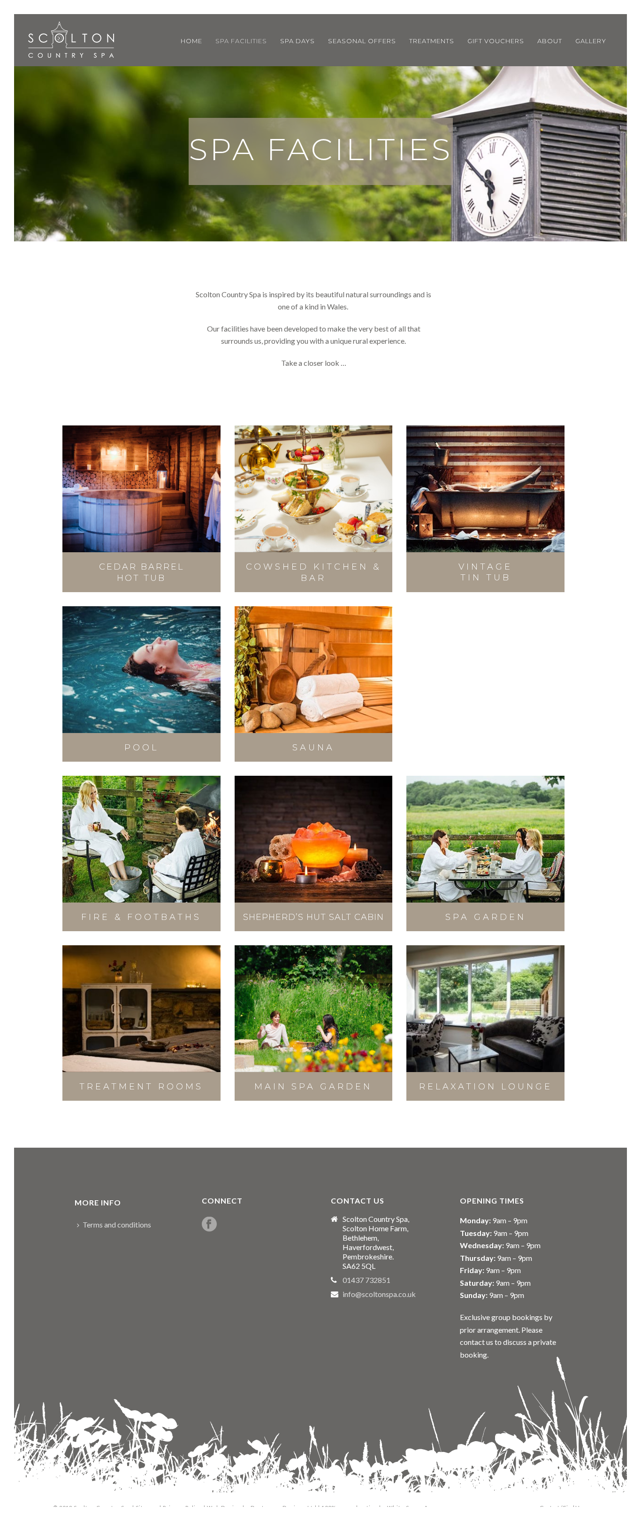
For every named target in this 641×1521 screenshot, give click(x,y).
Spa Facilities (241, 41)
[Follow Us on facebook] (209, 1225)
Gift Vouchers (495, 41)
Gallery (590, 41)
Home (191, 41)
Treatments (431, 41)
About (549, 41)
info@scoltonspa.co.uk (379, 1294)
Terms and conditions (117, 1224)
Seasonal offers (362, 41)
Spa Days (297, 41)
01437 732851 (366, 1280)
